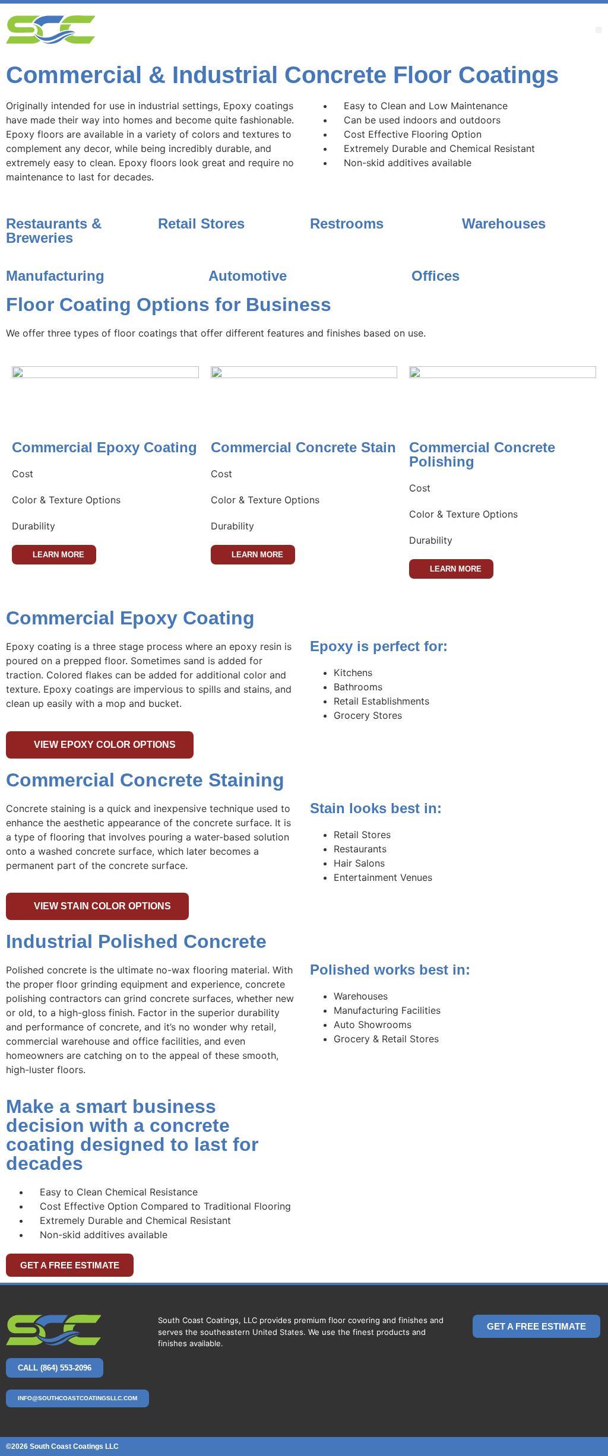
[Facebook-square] (560, 1361)
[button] (599, 30)
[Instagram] (589, 1361)
